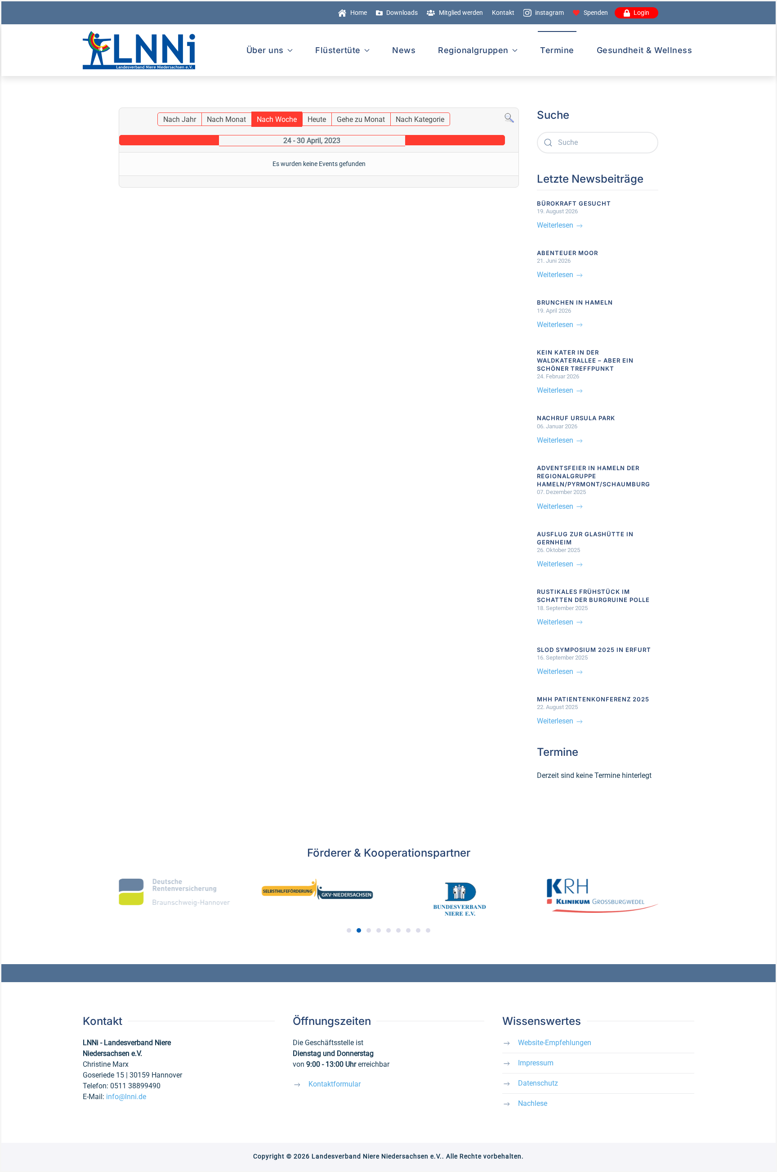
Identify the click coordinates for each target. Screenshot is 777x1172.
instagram (549, 12)
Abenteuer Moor (567, 252)
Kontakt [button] (503, 12)
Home (358, 12)
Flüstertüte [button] (338, 50)
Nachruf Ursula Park (576, 418)
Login (641, 12)
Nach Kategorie (420, 119)
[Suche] (509, 117)
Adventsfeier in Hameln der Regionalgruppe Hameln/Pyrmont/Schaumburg (593, 476)
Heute (317, 119)
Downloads (402, 12)
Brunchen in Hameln (575, 302)
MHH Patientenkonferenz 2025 (593, 699)
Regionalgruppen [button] (473, 50)
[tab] (349, 930)
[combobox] (597, 142)
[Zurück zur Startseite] (139, 50)
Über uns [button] (265, 50)
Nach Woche (277, 119)
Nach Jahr (179, 119)
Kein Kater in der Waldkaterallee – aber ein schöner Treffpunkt (585, 360)
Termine (557, 50)
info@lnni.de (126, 1096)
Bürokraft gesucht (574, 203)
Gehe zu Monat (361, 119)
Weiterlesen (556, 225)
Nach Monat (226, 119)
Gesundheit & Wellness (644, 50)
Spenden (596, 12)
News (403, 50)
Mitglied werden (461, 12)
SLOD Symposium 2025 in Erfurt (594, 649)
